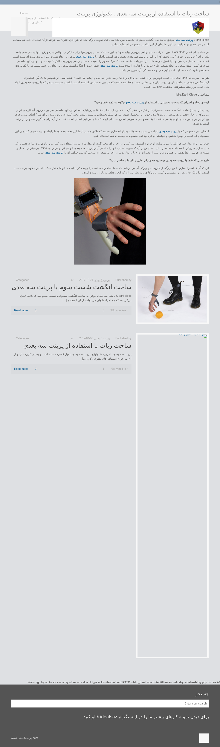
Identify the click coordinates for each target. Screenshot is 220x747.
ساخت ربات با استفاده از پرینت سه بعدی (77, 345)
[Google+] (17, 11)
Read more (21, 310)
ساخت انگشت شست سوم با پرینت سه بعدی (71, 287)
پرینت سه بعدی (134, 102)
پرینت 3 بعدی (102, 279)
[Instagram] (13, 11)
